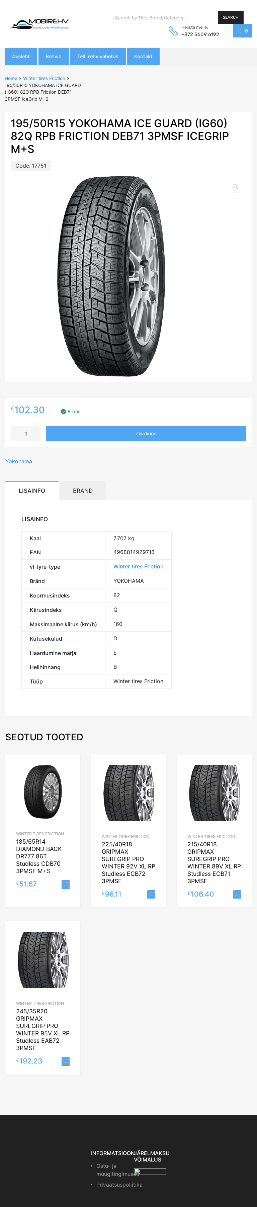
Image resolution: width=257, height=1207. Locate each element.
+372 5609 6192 (197, 34)
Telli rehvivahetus (97, 57)
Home (11, 78)
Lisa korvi (146, 434)
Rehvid (54, 57)
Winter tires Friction (44, 78)
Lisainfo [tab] (32, 490)
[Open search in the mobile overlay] (177, 17)
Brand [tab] (83, 490)
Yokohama (18, 461)
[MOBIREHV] (38, 24)
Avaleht (21, 57)
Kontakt (143, 57)
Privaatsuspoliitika (119, 1184)
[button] (235, 186)
